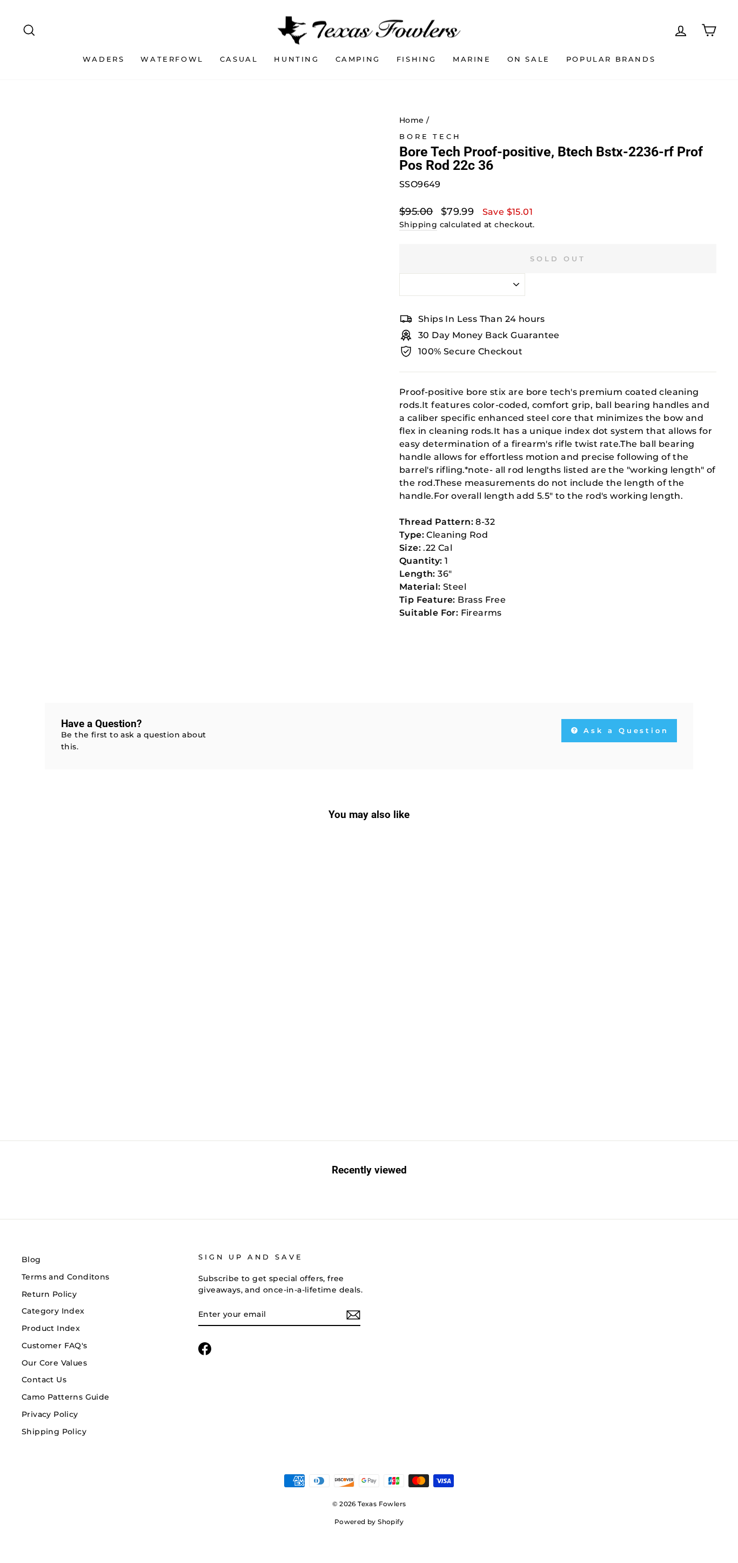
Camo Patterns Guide (66, 1397)
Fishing (417, 59)
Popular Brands (610, 59)
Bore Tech (430, 137)
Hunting (296, 59)
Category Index (53, 1311)
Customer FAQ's (55, 1345)
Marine (472, 59)
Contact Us (44, 1379)
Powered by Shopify (369, 1522)
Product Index (51, 1328)
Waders (104, 59)
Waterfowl (171, 59)
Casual (239, 59)
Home (411, 120)
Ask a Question (624, 730)
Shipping (418, 224)
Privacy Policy (50, 1414)
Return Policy (49, 1294)
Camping (358, 59)
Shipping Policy (54, 1431)
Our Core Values (54, 1362)
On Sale (528, 59)
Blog (31, 1259)
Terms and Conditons (66, 1276)
